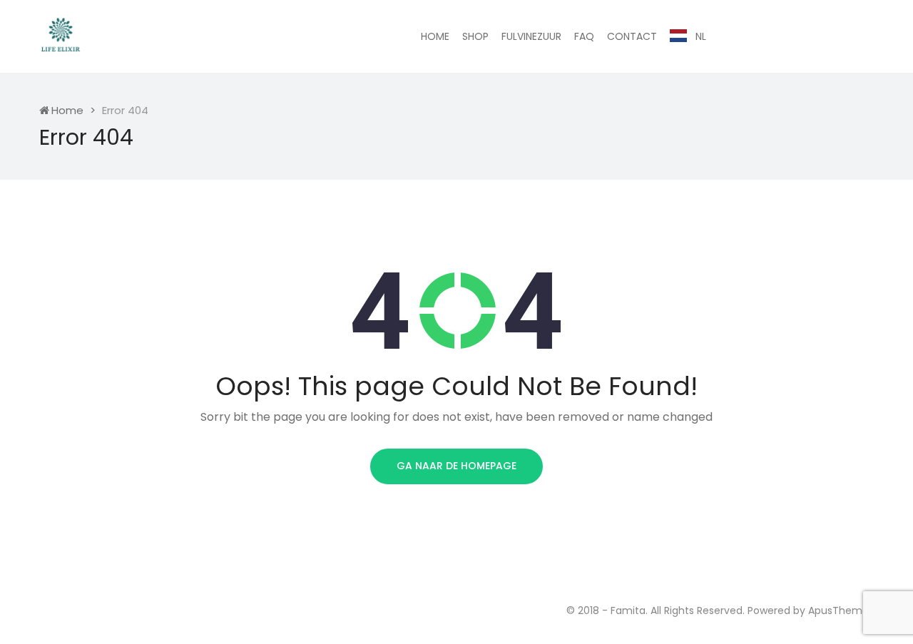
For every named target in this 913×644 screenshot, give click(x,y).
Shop (475, 36)
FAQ (584, 36)
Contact (632, 36)
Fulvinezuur (531, 36)
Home (435, 36)
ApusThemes (841, 610)
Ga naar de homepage (456, 466)
